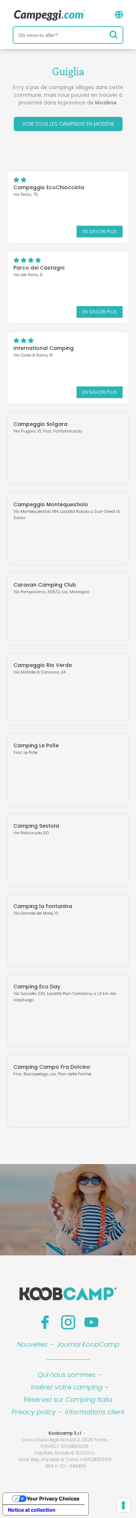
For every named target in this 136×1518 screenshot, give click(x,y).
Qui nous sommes (66, 1374)
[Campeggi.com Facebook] (45, 1322)
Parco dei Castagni (38, 267)
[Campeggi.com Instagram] (68, 1322)
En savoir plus (99, 231)
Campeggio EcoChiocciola (48, 187)
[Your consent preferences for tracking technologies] (123, 1505)
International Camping (43, 348)
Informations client (94, 1411)
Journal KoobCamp (88, 1344)
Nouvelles (32, 1344)
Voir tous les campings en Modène (68, 123)
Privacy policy (34, 1411)
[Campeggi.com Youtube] (91, 1322)
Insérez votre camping (66, 1387)
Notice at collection (31, 1510)
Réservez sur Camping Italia (68, 1399)
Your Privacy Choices (52, 1498)
